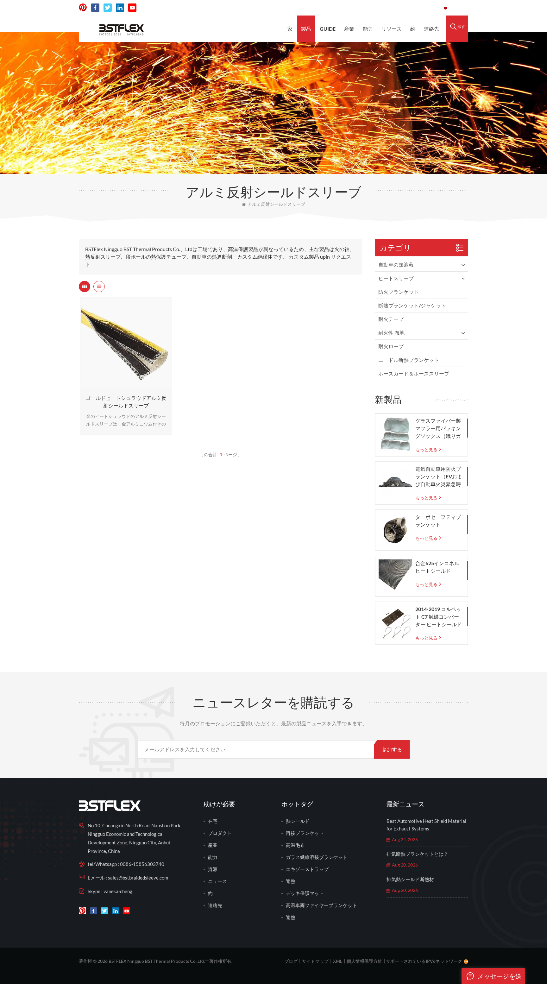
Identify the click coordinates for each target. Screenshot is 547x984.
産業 (349, 29)
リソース (391, 29)
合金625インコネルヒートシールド (437, 567)
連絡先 (431, 29)
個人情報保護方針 (364, 961)
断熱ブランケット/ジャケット (412, 305)
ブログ (291, 961)
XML (337, 961)
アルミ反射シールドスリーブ (276, 204)
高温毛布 (295, 845)
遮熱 (290, 881)
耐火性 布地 (391, 333)
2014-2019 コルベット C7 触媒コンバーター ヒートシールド (438, 616)
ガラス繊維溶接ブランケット (317, 857)
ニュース (217, 881)
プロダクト (220, 833)
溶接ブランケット (305, 833)
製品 (306, 29)
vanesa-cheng (118, 891)
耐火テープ (391, 319)
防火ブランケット (398, 292)
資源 (212, 869)
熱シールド (298, 821)
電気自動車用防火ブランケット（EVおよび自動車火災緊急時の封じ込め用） (438, 477)
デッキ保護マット (305, 893)
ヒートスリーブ (396, 278)
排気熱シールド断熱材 (410, 879)
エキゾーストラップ (307, 869)
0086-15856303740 (410, 7)
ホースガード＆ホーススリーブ (413, 373)
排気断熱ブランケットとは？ (417, 854)
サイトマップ (315, 961)
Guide (328, 29)
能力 (368, 29)
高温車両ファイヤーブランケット (321, 905)
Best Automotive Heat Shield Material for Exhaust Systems (426, 824)
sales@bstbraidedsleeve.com (343, 7)
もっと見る (124, 385)
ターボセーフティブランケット (438, 520)
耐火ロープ (391, 346)
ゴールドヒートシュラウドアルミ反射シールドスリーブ (126, 401)
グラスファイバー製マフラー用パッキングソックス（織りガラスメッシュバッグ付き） (438, 429)
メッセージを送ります (499, 978)
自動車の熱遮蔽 (396, 265)
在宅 (212, 821)
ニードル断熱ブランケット (408, 360)
